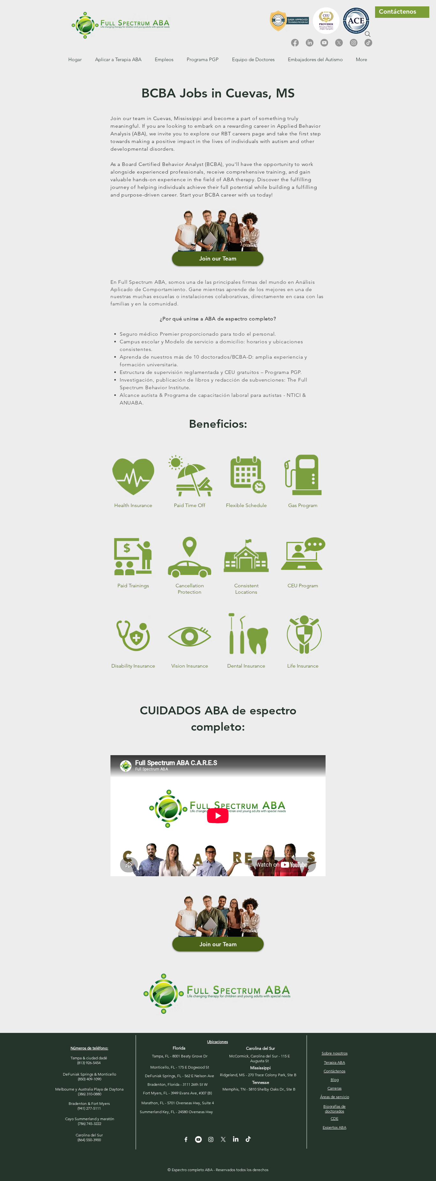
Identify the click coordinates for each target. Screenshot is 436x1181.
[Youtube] (324, 43)
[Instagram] (353, 43)
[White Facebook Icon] (186, 1139)
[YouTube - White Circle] (198, 1139)
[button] (164, 59)
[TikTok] (368, 43)
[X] (339, 43)
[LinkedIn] (309, 43)
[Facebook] (295, 43)
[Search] (367, 34)
